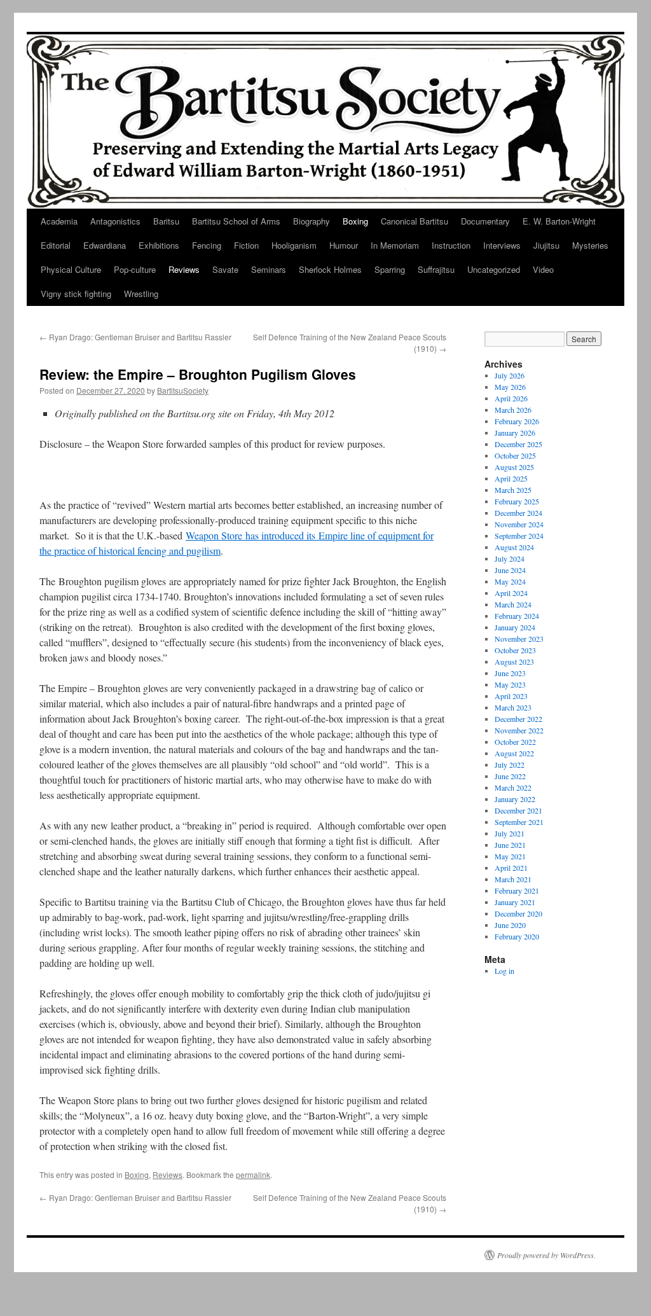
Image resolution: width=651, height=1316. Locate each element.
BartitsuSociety (183, 390)
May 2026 (510, 387)
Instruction (451, 245)
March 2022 (513, 787)
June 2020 (510, 925)
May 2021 (510, 856)
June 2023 (510, 673)
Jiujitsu (546, 245)
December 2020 (518, 913)
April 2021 (511, 867)
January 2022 (515, 799)
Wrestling (141, 293)
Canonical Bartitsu (414, 221)
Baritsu (166, 221)
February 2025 (517, 501)
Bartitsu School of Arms (236, 221)
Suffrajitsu (436, 269)
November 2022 (519, 730)
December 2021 (518, 810)
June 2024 (510, 570)
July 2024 (509, 558)
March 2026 (513, 410)
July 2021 (509, 833)
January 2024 (515, 627)
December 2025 (518, 444)
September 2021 (519, 822)
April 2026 (511, 398)
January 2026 (515, 432)
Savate (225, 269)
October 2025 (515, 455)
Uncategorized (493, 269)
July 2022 (509, 764)
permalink (253, 1174)
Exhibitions (159, 245)
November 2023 (519, 639)
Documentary (485, 221)
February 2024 (517, 616)
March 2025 (513, 490)
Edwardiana (104, 245)
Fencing (206, 245)
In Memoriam (395, 245)
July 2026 (509, 375)
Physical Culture (71, 269)
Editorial (56, 245)
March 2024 (513, 604)
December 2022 (518, 719)
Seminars (268, 269)
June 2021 (510, 845)
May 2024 (510, 581)
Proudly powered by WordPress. (546, 1255)
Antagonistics (115, 221)
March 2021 (513, 879)
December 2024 (518, 513)
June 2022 (510, 776)
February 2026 (517, 421)
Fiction (246, 245)
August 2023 (514, 661)
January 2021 (515, 902)
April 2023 (511, 696)
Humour (343, 245)
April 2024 (511, 593)
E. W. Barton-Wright (559, 221)
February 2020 (517, 936)
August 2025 (514, 467)
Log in (504, 971)
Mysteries (590, 245)
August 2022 (514, 753)
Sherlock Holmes (330, 269)
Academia (59, 221)
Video (543, 269)
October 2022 (515, 742)
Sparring (389, 269)
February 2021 (517, 890)
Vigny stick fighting (76, 293)
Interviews (502, 245)
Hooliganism (294, 245)
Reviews (184, 269)
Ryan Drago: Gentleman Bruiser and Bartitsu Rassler (135, 336)
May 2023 (510, 684)
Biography (311, 221)
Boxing (355, 221)
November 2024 (519, 524)
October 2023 (515, 650)
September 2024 (519, 535)
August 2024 (514, 547)
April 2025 (511, 478)
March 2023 (513, 707)
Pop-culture (135, 269)
